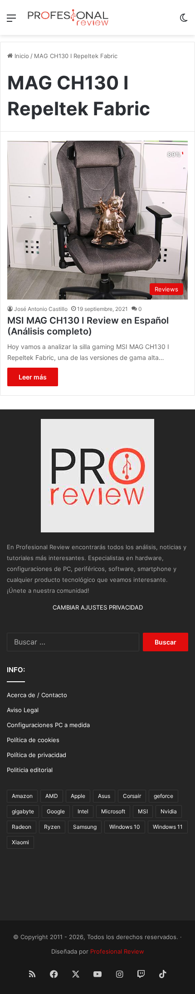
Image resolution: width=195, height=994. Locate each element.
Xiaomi (20, 842)
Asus (104, 795)
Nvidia (169, 811)
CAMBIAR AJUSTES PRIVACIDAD (98, 607)
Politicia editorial (30, 769)
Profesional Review (117, 951)
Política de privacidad (36, 754)
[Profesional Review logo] (68, 17)
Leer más (33, 377)
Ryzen (52, 826)
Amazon (22, 795)
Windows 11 (168, 826)
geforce (163, 795)
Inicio (21, 55)
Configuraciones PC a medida (48, 724)
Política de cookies (33, 739)
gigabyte (23, 811)
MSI (143, 811)
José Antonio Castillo (41, 308)
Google (56, 811)
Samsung (85, 826)
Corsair (132, 795)
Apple (78, 795)
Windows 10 (124, 826)
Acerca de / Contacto (37, 695)
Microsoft (113, 811)
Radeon (21, 826)
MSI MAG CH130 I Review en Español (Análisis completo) (88, 326)
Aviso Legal (23, 710)
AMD (51, 795)
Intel (83, 811)
